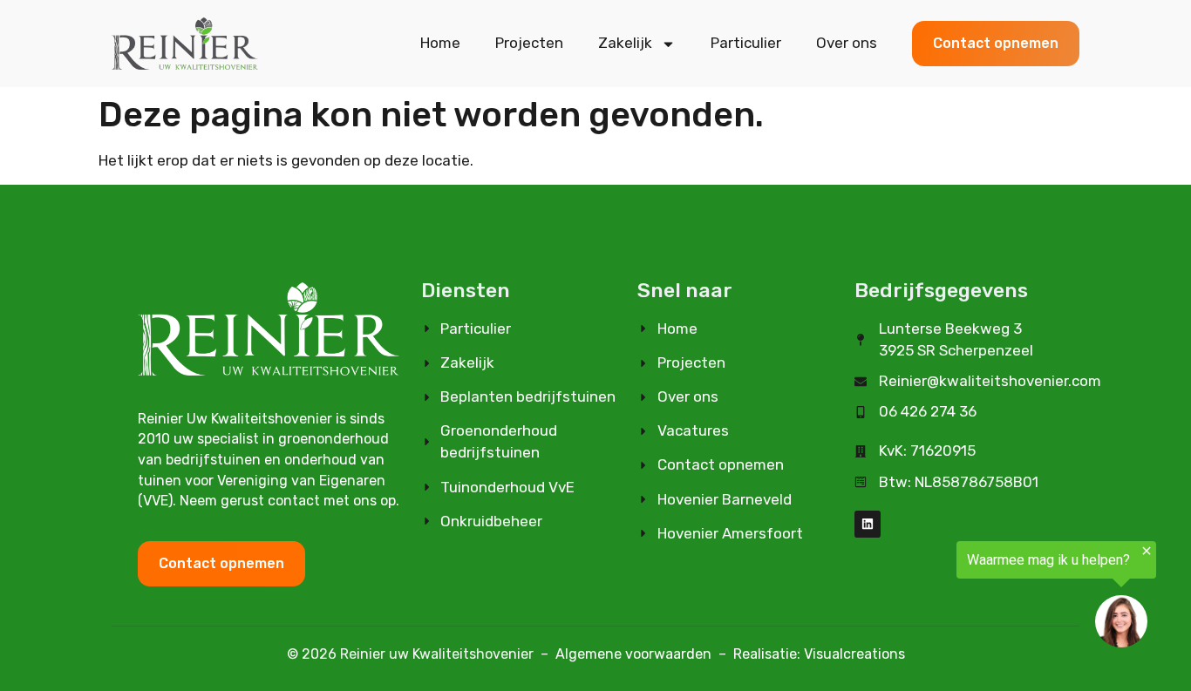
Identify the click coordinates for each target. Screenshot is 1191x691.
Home (440, 42)
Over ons (846, 42)
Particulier (746, 42)
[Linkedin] (867, 524)
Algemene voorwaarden (633, 654)
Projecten (529, 42)
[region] (976, 597)
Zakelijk (625, 42)
